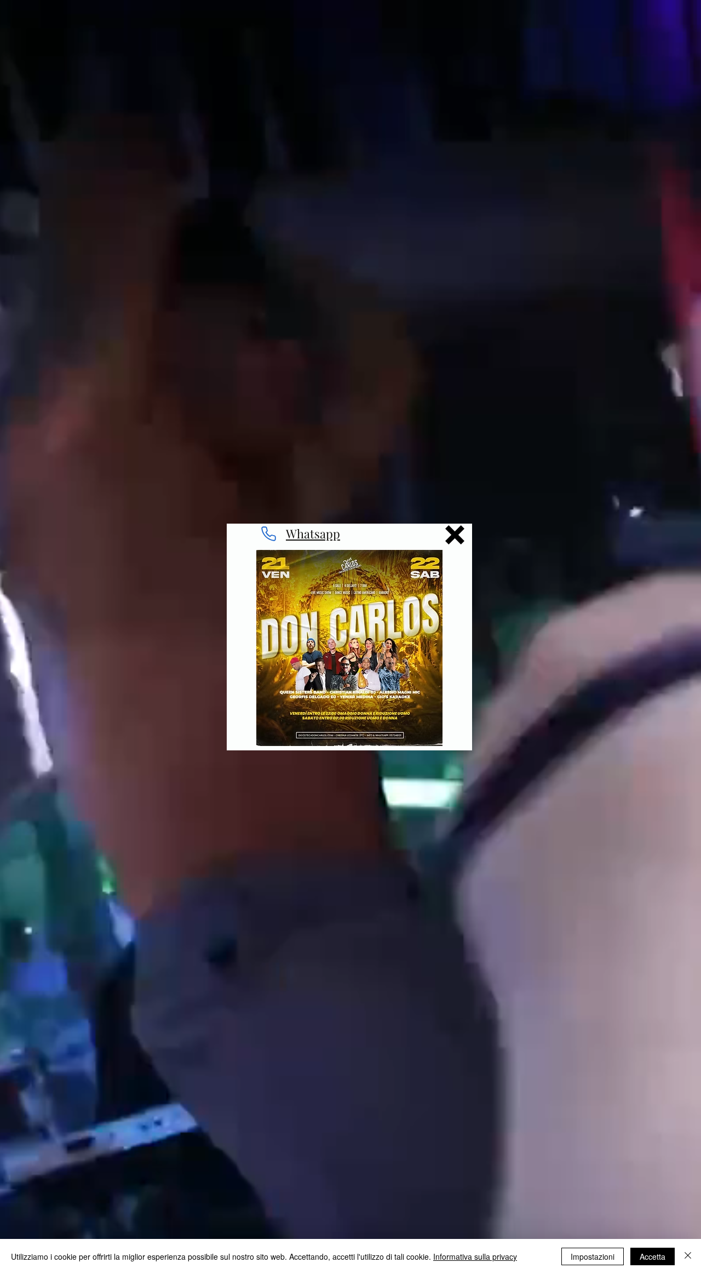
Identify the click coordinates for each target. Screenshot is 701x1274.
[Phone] (268, 534)
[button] (454, 534)
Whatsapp (313, 533)
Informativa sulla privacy (475, 1256)
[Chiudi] (687, 1256)
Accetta (652, 1256)
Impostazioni (592, 1256)
